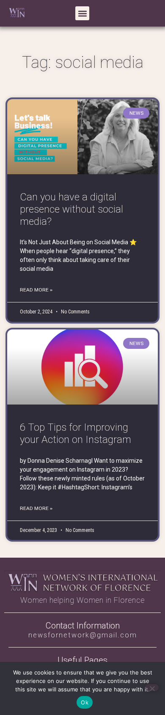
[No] (152, 687)
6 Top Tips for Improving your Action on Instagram (75, 433)
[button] (82, 13)
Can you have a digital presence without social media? (71, 209)
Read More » (36, 290)
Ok (84, 702)
